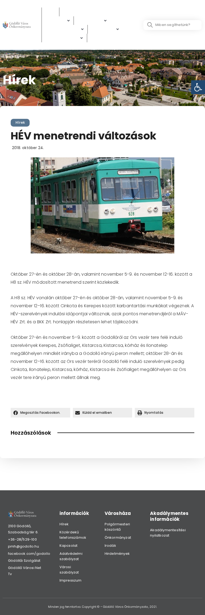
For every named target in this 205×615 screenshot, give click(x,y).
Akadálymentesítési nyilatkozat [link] (168, 532)
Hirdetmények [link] (117, 553)
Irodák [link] (110, 545)
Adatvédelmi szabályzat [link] (71, 556)
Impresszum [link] (71, 580)
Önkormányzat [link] (118, 537)
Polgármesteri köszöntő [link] (117, 527)
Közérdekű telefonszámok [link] (73, 535)
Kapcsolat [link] (69, 545)
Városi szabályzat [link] (69, 569)
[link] (198, 87)
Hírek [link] (20, 122)
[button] (40, 412)
